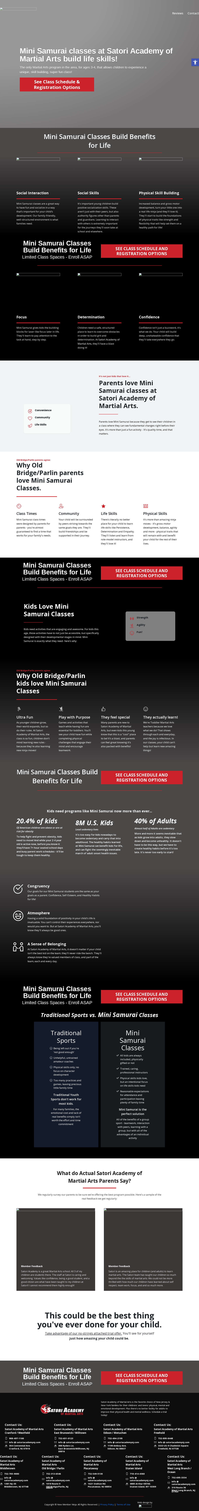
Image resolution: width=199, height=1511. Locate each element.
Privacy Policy (107, 1504)
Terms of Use (123, 1504)
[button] (195, 62)
